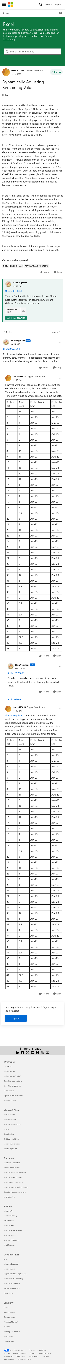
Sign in (16, 1018)
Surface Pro (8, 1066)
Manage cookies (45, 1353)
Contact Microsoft (19, 1353)
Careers (6, 1307)
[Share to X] (27, 1052)
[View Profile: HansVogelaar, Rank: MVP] (6, 342)
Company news (9, 1317)
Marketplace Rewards (12, 1288)
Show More (16, 699)
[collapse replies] (32, 338)
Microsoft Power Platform (13, 1230)
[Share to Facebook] (22, 1052)
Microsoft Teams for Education (15, 1172)
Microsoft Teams (10, 1235)
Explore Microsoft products (13, 1095)
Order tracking (9, 1134)
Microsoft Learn (9, 1269)
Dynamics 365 (9, 1220)
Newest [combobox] (56, 332)
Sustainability (9, 1341)
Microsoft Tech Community (13, 1278)
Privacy (32, 1353)
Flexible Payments (10, 1149)
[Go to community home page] (10, 4)
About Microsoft (9, 1312)
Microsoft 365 (9, 1225)
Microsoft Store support (12, 1124)
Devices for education (12, 1167)
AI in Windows (9, 1091)
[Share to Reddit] (32, 1052)
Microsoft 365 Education (12, 1177)
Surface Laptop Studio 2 (12, 1076)
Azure (6, 1259)
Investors (7, 1327)
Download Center (10, 1119)
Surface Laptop (9, 1071)
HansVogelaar (20, 282)
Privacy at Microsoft (11, 1322)
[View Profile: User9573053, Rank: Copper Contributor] (6, 72)
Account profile (9, 1114)
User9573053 (17, 70)
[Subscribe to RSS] (42, 1052)
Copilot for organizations (13, 1081)
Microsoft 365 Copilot (12, 1240)
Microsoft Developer (11, 1264)
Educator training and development (16, 1187)
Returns (6, 1129)
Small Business (9, 1245)
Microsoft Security (10, 1216)
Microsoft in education (12, 1163)
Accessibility (8, 1336)
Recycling (45, 1356)
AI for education (9, 1197)
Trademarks (20, 1356)
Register (48, 4)
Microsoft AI (8, 1211)
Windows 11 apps (10, 1100)
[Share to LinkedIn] (17, 1052)
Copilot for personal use (12, 1086)
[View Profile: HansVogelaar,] (8, 284)
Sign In (58, 4)
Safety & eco (33, 1356)
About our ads (9, 1359)
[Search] (40, 4)
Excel (7, 13)
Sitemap (7, 1353)
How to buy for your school (13, 1182)
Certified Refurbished (11, 1139)
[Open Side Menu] (4, 4)
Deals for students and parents (15, 1192)
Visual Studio (8, 1293)
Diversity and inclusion (12, 1331)
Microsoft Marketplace (12, 1283)
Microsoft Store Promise (12, 1144)
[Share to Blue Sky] (37, 1052)
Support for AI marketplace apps (15, 1274)
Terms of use (8, 1356)
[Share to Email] (47, 1052)
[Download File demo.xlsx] (23, 310)
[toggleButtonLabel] (60, 13)
